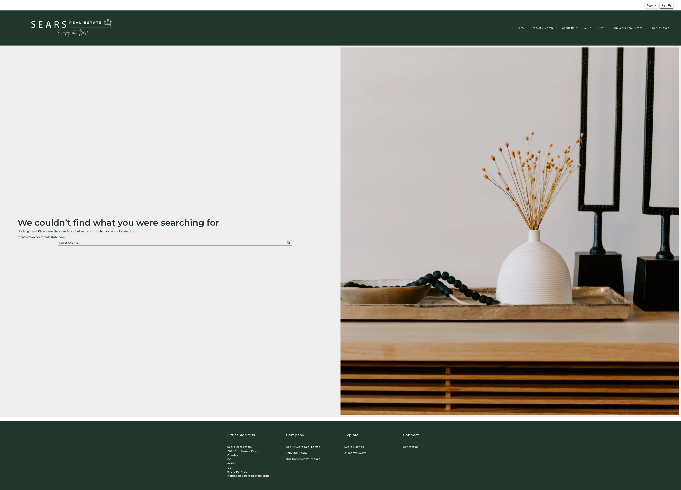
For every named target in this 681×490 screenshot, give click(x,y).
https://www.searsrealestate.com (41, 237)
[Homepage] (72, 28)
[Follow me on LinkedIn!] (24, 5)
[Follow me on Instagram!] (17, 5)
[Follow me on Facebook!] (10, 5)
